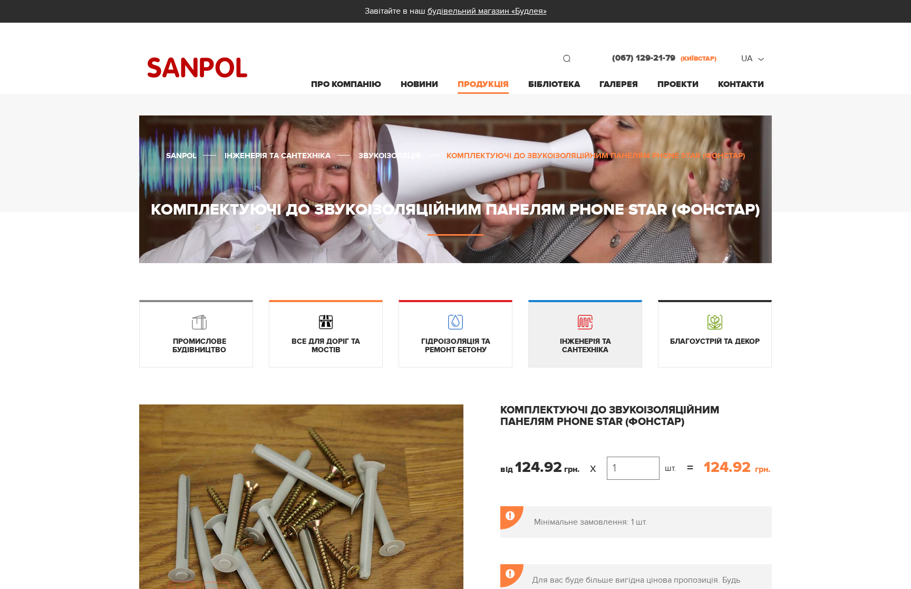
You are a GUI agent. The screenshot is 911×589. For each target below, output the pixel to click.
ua (747, 58)
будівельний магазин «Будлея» (487, 11)
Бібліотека (554, 84)
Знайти (566, 58)
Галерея (618, 84)
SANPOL (197, 68)
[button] (453, 413)
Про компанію (346, 84)
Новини (419, 84)
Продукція (483, 84)
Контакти (741, 84)
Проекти (678, 84)
